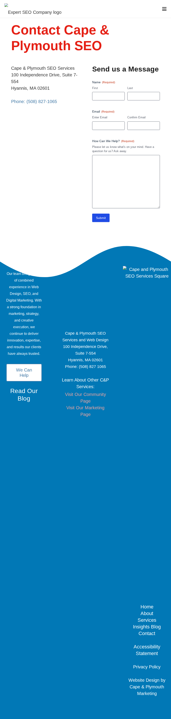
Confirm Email (136, 117)
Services (147, 620)
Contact (146, 633)
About (146, 613)
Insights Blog (147, 627)
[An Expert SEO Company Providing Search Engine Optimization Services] (32, 8)
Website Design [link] (143, 680)
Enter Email (99, 117)
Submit (101, 218)
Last (130, 88)
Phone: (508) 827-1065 (34, 101)
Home (146, 607)
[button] (164, 9)
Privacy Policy (147, 666)
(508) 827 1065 (92, 366)
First (95, 88)
